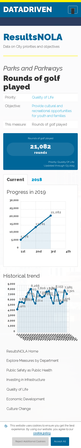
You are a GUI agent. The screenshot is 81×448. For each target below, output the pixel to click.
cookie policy (42, 433)
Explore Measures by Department (32, 361)
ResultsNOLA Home (22, 351)
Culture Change (18, 409)
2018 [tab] (37, 179)
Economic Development (25, 399)
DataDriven (27, 9)
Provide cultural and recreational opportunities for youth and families (52, 111)
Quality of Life (43, 97)
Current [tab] (15, 179)
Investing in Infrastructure (25, 380)
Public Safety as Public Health (29, 370)
